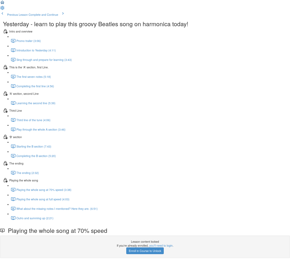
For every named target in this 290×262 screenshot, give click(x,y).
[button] (2, 4)
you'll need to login (161, 245)
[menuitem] (2, 9)
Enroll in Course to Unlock (145, 251)
